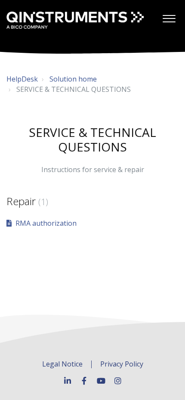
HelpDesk (22, 79)
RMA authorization (46, 223)
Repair (27, 201)
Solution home (73, 79)
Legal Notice (62, 364)
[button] (169, 16)
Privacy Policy (121, 364)
